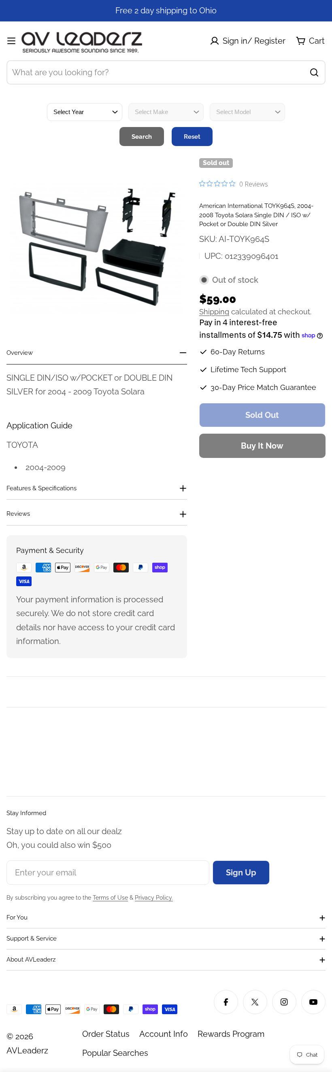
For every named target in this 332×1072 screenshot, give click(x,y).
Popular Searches (115, 1053)
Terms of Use (110, 897)
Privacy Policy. (154, 897)
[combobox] (166, 72)
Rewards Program (231, 1034)
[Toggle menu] (11, 41)
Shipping (214, 311)
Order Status (106, 1034)
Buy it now (262, 446)
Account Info (163, 1034)
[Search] (314, 72)
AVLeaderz (27, 1050)
